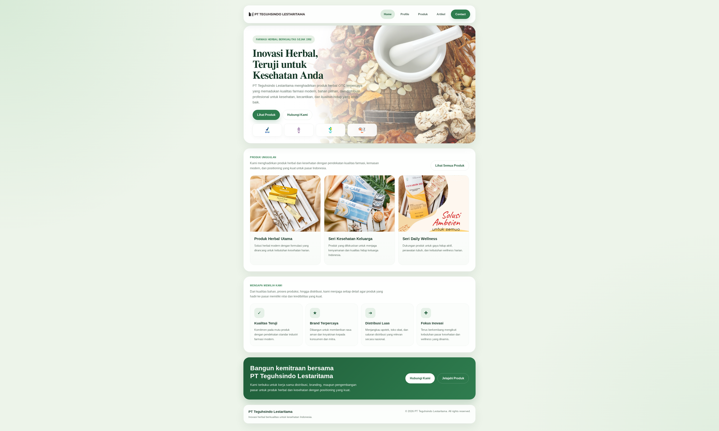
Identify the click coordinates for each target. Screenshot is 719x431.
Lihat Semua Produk (449, 165)
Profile (405, 14)
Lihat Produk (266, 114)
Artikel (441, 14)
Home (388, 14)
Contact (460, 14)
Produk (423, 14)
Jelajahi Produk (453, 378)
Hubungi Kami (297, 114)
